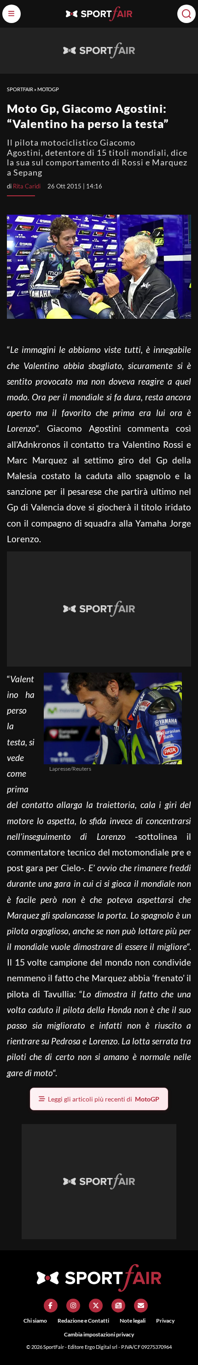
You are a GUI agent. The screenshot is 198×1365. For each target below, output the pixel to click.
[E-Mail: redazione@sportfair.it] (141, 1305)
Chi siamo (35, 1320)
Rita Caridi (27, 186)
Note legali (133, 1320)
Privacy (165, 1320)
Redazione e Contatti (83, 1320)
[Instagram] (73, 1305)
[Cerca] (186, 14)
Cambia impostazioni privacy (99, 1334)
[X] (96, 1305)
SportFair (20, 89)
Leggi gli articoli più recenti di (103, 1099)
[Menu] (11, 14)
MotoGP (48, 89)
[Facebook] (51, 1305)
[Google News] (118, 1305)
